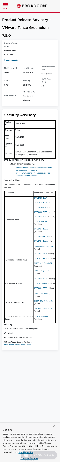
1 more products (11, 60)
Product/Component (10, 44)
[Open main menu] (5, 4)
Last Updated (29, 68)
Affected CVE (29, 92)
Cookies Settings (29, 458)
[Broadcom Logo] (32, 6)
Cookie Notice (25, 452)
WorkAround (10, 95)
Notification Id (10, 68)
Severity (26, 80)
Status (7, 80)
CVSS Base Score (46, 80)
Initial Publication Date (48, 68)
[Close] (54, 426)
